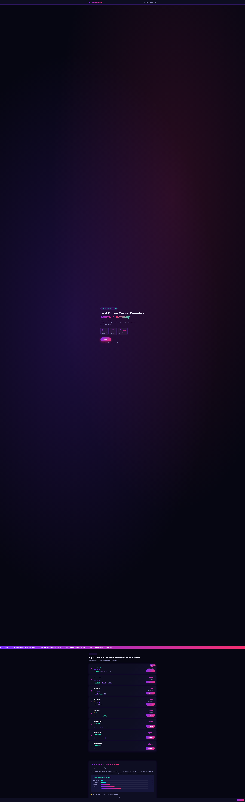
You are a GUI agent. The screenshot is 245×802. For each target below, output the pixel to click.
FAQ (155, 2)
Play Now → (106, 339)
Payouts (151, 2)
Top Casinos (145, 2)
